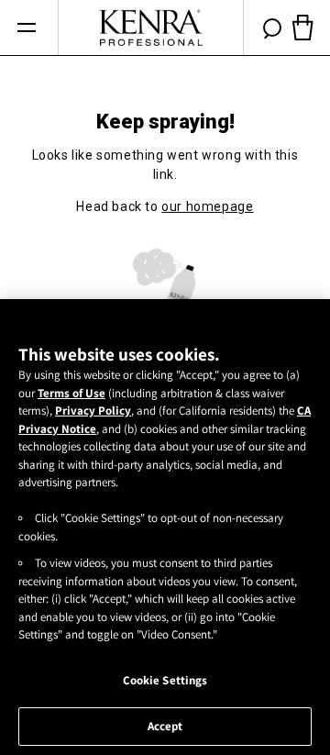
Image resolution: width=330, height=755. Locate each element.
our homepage (207, 206)
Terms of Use (71, 393)
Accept (165, 726)
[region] (165, 527)
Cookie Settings (165, 680)
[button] (26, 28)
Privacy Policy (93, 410)
